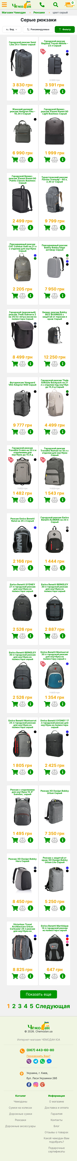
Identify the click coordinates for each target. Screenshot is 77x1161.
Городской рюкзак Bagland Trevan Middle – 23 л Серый (54, 43)
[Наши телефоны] (42, 4)
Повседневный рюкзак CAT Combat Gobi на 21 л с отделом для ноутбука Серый (22, 247)
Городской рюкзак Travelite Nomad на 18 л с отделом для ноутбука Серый (55, 451)
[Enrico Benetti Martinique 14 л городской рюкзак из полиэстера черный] (67, 945)
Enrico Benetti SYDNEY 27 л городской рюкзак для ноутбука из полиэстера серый (22, 587)
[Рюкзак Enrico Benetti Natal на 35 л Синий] (35, 527)
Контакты (57, 1119)
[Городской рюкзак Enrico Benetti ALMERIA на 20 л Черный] (67, 530)
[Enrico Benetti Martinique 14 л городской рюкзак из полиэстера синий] (67, 936)
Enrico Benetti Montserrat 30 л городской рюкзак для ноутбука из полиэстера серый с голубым (55, 656)
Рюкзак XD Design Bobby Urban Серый (55, 792)
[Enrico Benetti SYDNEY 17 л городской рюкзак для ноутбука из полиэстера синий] (67, 731)
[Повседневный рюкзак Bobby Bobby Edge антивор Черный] (67, 264)
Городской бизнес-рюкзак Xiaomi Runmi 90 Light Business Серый (54, 111)
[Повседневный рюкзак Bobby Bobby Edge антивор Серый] (54, 267)
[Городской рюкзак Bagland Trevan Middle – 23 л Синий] (67, 51)
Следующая (53, 1006)
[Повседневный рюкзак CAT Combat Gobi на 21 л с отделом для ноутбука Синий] (35, 255)
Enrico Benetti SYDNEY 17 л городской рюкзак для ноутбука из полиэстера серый (55, 723)
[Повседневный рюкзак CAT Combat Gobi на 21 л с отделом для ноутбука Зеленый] (35, 258)
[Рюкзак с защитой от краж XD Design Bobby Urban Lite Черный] (67, 871)
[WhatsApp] (42, 1061)
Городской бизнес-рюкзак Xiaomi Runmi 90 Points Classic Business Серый (22, 179)
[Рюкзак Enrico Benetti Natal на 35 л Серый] (22, 539)
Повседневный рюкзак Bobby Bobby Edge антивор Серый (54, 247)
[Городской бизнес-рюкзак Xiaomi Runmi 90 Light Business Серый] (54, 131)
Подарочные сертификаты (56, 1149)
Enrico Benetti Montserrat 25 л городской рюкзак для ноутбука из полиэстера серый (22, 723)
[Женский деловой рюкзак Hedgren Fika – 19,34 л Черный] (35, 119)
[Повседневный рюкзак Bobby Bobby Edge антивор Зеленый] (67, 255)
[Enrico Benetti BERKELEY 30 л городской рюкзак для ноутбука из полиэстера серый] (54, 607)
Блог (56, 1126)
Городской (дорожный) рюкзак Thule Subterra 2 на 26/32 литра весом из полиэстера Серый (22, 315)
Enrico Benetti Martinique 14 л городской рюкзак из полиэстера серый (54, 928)
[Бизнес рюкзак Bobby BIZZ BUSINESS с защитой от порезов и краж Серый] (54, 335)
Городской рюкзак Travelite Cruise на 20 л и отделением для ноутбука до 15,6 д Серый (22, 452)
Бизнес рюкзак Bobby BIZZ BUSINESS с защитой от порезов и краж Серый (54, 315)
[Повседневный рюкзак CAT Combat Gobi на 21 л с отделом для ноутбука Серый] (22, 267)
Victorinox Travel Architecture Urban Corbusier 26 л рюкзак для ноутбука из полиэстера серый (22, 928)
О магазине (56, 1101)
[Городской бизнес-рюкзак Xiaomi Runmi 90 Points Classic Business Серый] (22, 199)
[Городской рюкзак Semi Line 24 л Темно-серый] (22, 63)
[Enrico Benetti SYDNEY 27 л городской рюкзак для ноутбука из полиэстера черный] (35, 595)
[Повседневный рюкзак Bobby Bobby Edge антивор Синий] (67, 261)
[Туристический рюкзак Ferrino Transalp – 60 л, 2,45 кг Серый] (54, 199)
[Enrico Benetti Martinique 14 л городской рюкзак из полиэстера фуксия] (67, 942)
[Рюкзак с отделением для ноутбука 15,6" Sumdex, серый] (22, 811)
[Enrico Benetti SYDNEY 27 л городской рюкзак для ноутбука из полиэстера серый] (22, 607)
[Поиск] (55, 4)
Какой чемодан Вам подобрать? (56, 1140)
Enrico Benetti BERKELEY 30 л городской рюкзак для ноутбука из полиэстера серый (54, 587)
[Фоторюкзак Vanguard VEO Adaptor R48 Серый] (22, 403)
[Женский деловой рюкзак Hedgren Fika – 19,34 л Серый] (22, 131)
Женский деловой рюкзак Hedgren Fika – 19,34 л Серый (22, 111)
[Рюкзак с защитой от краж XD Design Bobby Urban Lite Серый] (54, 879)
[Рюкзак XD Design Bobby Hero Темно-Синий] (35, 868)
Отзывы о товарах (56, 1132)
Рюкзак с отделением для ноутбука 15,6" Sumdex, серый (22, 792)
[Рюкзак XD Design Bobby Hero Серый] (22, 879)
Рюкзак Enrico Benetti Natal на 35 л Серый (22, 520)
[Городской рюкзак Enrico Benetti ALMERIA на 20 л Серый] (67, 527)
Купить (15, 91)
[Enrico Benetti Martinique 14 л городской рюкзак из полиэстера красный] (67, 939)
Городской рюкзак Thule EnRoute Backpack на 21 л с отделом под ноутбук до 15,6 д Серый (54, 383)
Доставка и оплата (57, 1107)
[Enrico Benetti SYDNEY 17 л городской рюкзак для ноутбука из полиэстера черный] (67, 734)
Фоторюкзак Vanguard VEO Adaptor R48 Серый (22, 383)
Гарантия (56, 1113)
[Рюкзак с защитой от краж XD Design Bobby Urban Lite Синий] (67, 868)
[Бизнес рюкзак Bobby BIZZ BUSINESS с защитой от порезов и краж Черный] (67, 323)
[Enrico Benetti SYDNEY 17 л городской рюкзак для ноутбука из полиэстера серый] (54, 743)
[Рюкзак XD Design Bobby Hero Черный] (35, 871)
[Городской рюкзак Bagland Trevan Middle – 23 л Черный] (67, 54)
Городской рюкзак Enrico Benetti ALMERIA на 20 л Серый (55, 519)
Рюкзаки (39, 12)
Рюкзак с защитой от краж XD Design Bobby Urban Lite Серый (55, 860)
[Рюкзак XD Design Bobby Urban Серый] (54, 811)
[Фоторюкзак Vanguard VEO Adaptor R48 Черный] (35, 391)
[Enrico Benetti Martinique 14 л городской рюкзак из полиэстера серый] (54, 948)
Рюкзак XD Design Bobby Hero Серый (22, 860)
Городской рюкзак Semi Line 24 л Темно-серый (22, 43)
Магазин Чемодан (14, 12)
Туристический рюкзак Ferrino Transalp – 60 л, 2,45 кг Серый (54, 179)
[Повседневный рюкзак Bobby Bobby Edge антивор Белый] (67, 258)
